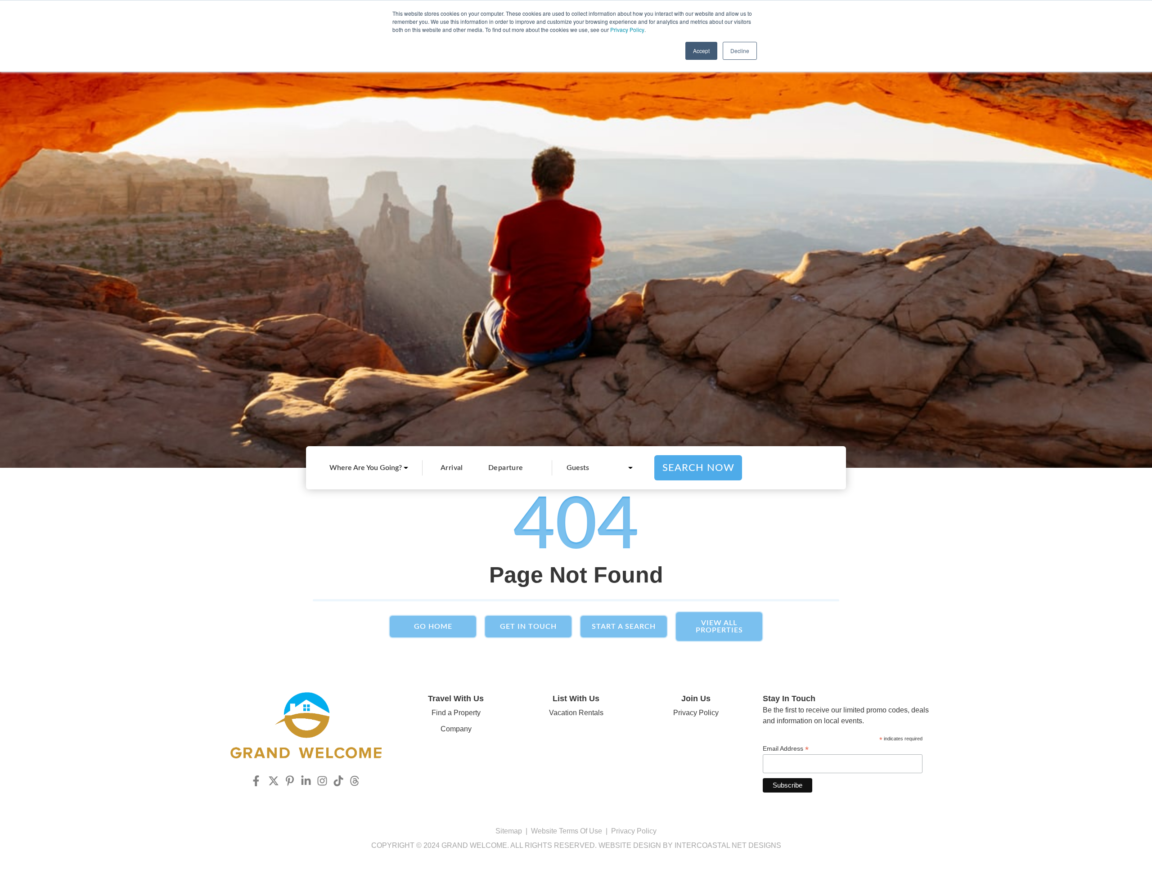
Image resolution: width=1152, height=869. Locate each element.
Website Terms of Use (566, 831)
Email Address (786, 748)
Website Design (629, 845)
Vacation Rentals (576, 713)
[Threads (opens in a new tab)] (354, 781)
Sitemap (508, 831)
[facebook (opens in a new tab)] (257, 781)
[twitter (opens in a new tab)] (273, 781)
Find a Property (456, 713)
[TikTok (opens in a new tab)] (338, 781)
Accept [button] (701, 50)
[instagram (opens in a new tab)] (322, 781)
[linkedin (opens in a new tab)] (306, 781)
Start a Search (624, 626)
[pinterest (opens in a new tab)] (290, 781)
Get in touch (528, 626)
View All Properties (719, 626)
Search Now (698, 468)
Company (456, 729)
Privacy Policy (627, 29)
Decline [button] (739, 50)
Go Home (433, 626)
